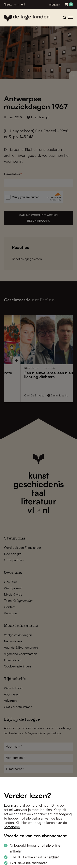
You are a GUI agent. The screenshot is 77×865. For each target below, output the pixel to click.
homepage (12, 827)
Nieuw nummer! (14, 4)
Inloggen (54, 4)
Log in (8, 805)
